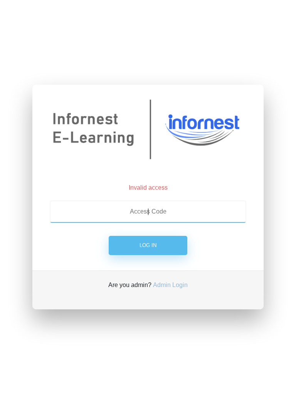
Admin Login (170, 285)
